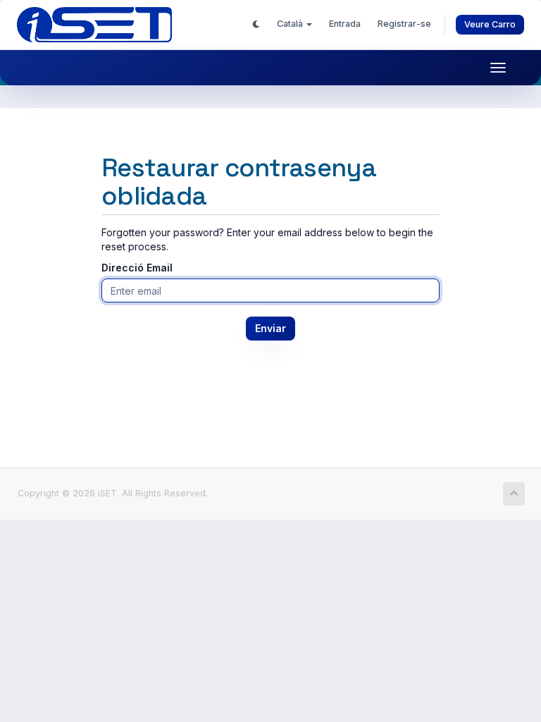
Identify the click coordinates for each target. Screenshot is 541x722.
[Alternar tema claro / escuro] (256, 24)
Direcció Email (137, 268)
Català (291, 23)
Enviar (270, 328)
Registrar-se (404, 23)
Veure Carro (490, 24)
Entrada (345, 23)
